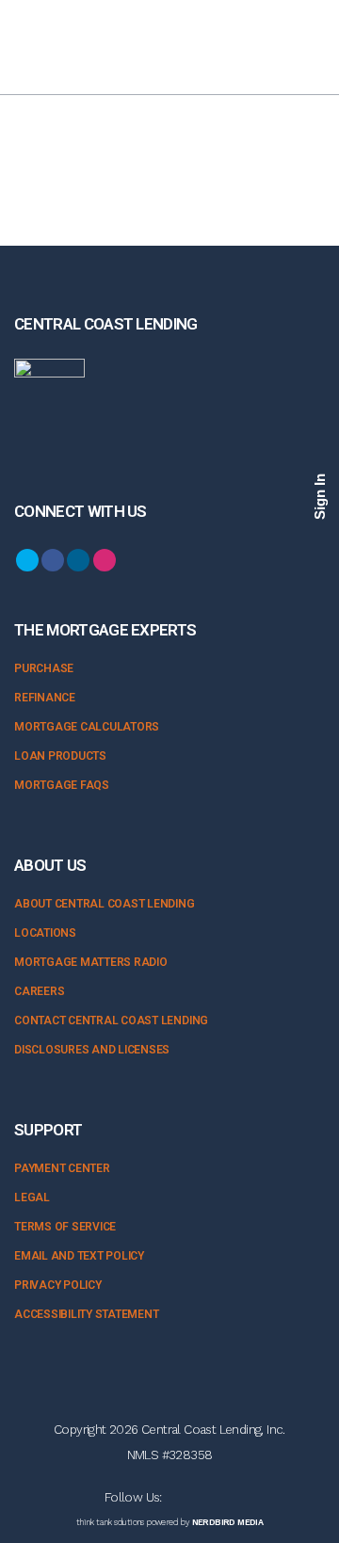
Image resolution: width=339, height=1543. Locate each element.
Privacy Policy (58, 1285)
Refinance (44, 697)
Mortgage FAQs (61, 785)
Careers (39, 991)
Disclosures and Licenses (92, 1049)
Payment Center (62, 1168)
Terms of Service (65, 1226)
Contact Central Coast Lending (111, 1020)
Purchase (43, 668)
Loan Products (60, 756)
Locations (45, 933)
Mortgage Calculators (86, 726)
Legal (32, 1197)
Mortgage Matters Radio (91, 962)
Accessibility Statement (86, 1314)
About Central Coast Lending (104, 903)
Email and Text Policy (79, 1255)
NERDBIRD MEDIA (228, 1522)
